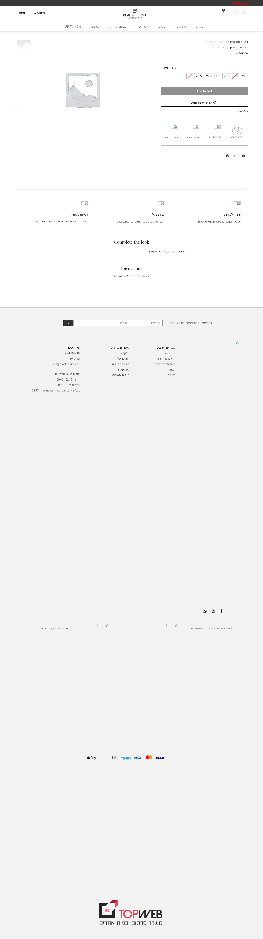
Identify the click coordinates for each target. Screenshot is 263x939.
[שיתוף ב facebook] (244, 156)
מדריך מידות (169, 67)
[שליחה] (68, 323)
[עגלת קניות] (224, 12)
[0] (236, 13)
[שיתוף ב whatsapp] (236, 156)
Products (235, 41)
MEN (22, 13)
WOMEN (39, 13)
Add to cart (204, 91)
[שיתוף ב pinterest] (228, 156)
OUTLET (241, 3)
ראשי (245, 41)
